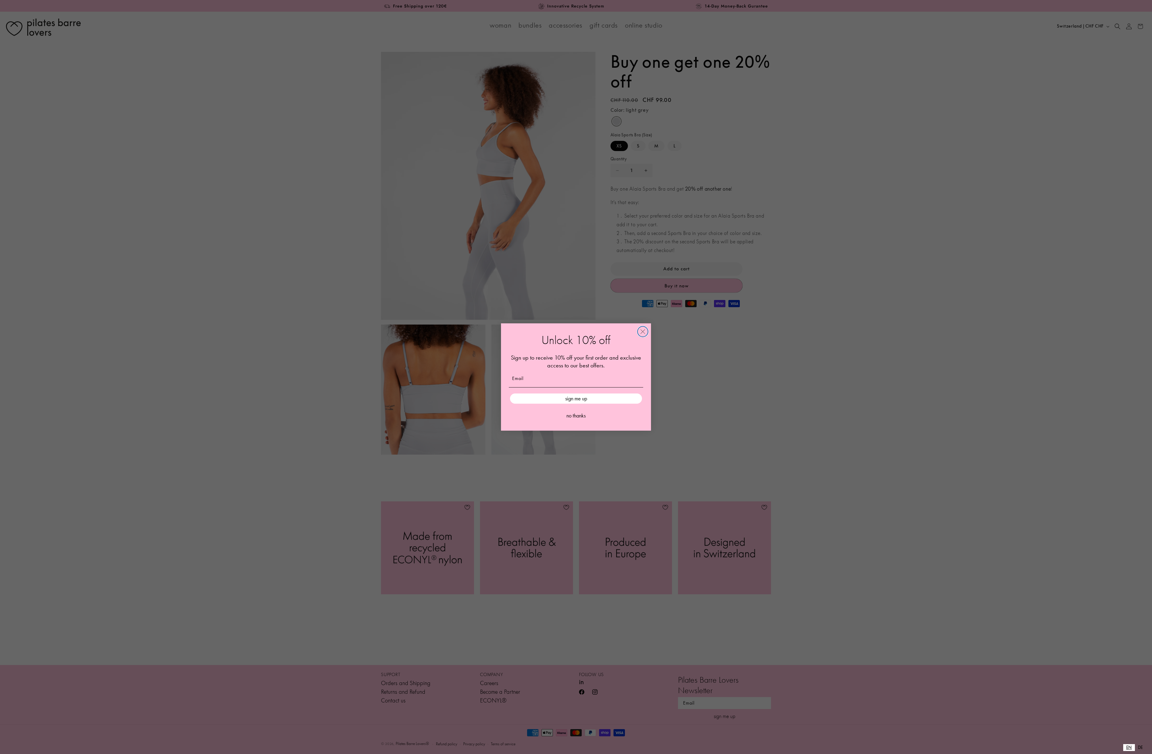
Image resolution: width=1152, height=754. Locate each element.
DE (1140, 747)
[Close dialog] (643, 331)
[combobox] (1129, 747)
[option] (1140, 747)
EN (1129, 747)
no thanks (576, 415)
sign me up (576, 398)
